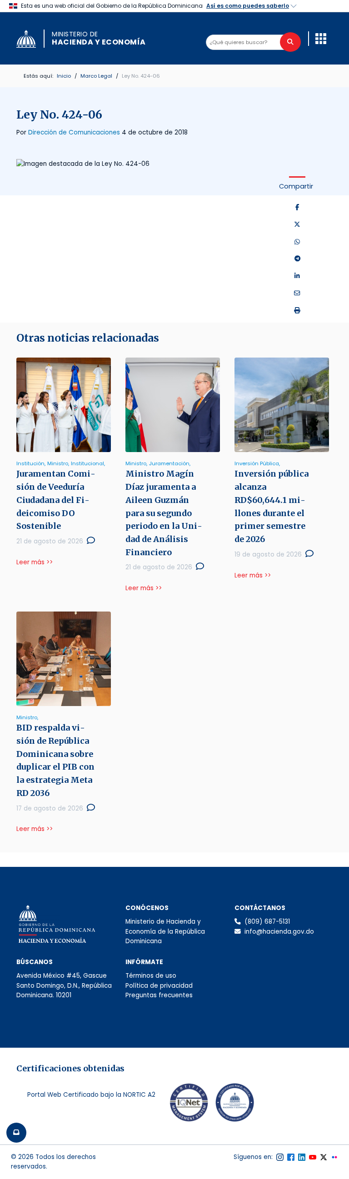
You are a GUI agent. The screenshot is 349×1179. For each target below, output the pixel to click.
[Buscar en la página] (290, 42)
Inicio (64, 76)
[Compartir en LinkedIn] (297, 276)
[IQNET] (189, 1104)
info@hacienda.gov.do (279, 931)
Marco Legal (96, 76)
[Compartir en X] (297, 225)
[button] (321, 38)
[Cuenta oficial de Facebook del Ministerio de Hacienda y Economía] (290, 1157)
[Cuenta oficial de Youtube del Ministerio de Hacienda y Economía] (312, 1157)
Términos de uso (150, 975)
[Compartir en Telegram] (297, 259)
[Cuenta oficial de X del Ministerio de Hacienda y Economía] (323, 1157)
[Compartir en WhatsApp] (297, 242)
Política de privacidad (159, 985)
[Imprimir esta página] (297, 311)
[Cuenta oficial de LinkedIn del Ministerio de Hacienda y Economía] (301, 1157)
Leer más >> (34, 562)
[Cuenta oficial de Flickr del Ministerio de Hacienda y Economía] (334, 1157)
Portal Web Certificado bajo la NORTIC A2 (91, 1094)
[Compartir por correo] (297, 293)
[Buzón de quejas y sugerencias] (16, 1133)
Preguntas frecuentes (159, 995)
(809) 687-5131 (267, 921)
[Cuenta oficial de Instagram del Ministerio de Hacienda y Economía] (280, 1157)
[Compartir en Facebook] (297, 208)
